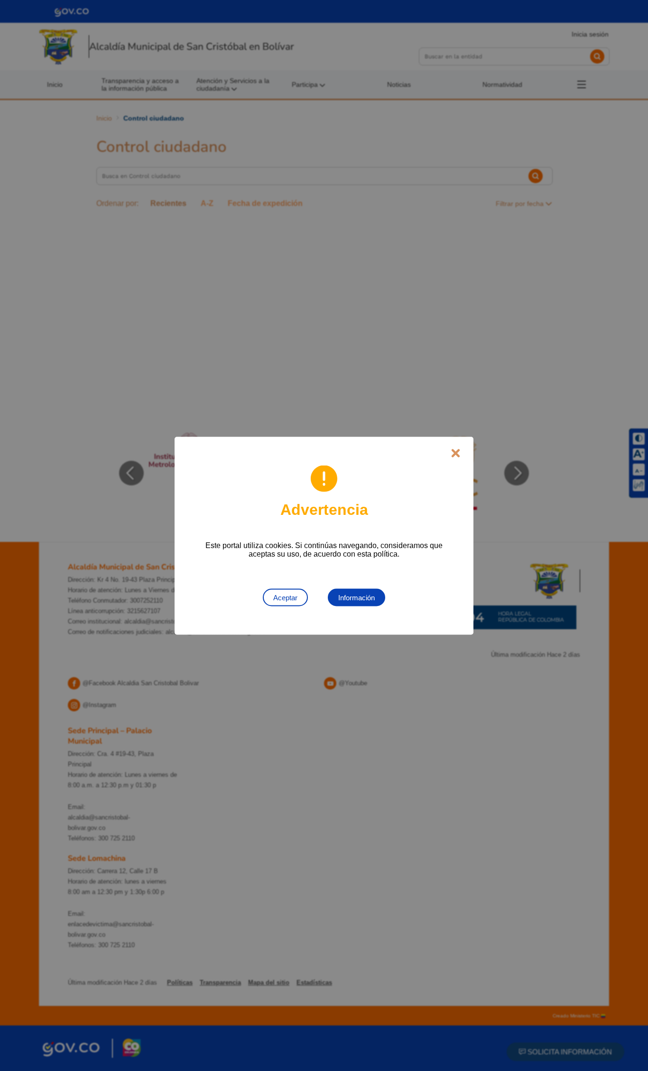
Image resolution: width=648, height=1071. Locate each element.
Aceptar (285, 597)
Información (356, 597)
